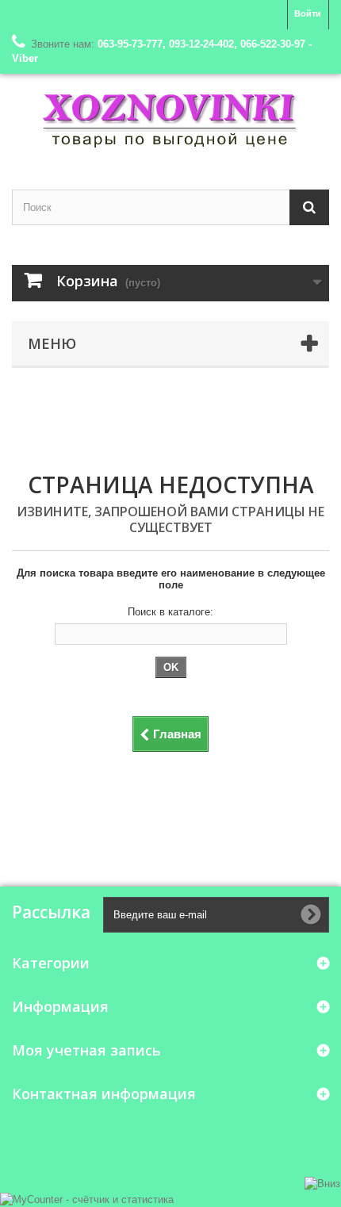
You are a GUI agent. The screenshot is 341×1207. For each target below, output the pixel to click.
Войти (307, 13)
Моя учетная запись (86, 1049)
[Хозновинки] (170, 118)
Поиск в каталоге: (170, 612)
